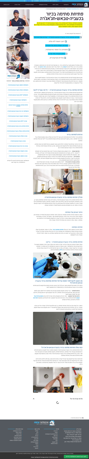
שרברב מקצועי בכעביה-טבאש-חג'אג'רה (18, 151)
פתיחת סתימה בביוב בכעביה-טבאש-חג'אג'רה (18, 126)
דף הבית (81, 9)
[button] (33, 399)
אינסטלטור (66, 4)
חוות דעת (35, 298)
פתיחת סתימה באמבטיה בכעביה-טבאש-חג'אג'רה (18, 105)
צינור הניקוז (43, 67)
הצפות (65, 67)
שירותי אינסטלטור (43, 4)
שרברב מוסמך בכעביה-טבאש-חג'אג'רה (18, 156)
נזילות (60, 250)
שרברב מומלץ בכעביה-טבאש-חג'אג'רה (18, 136)
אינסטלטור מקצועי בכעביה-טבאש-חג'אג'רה (18, 116)
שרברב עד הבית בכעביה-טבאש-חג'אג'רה (18, 146)
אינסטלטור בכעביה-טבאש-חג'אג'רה (18, 100)
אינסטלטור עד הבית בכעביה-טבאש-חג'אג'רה (18, 111)
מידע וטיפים (6, 4)
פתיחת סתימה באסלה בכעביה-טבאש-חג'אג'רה (18, 131)
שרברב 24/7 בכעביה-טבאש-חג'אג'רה (18, 121)
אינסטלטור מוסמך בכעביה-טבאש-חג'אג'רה (18, 85)
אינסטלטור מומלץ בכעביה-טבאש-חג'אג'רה (18, 90)
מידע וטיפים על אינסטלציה (73, 9)
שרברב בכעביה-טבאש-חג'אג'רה (18, 141)
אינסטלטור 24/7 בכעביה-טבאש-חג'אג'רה (18, 95)
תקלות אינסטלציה (29, 4)
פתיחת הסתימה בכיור (58, 230)
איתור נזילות (55, 4)
